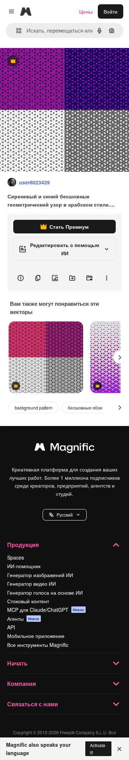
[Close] (119, 749)
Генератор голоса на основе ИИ (45, 592)
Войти (111, 11)
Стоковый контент (28, 601)
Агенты (23, 618)
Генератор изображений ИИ (40, 575)
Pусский (65, 515)
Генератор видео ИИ (31, 583)
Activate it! (97, 748)
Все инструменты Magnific (37, 644)
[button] (65, 515)
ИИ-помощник (23, 566)
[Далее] (119, 357)
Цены (86, 11)
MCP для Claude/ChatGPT (45, 609)
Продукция (23, 545)
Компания (21, 683)
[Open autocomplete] (16, 30)
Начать (17, 663)
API (11, 627)
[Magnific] (64, 448)
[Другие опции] (106, 278)
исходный (48, 61)
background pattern (34, 408)
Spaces (15, 557)
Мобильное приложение (35, 635)
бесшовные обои (85, 408)
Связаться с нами (32, 704)
